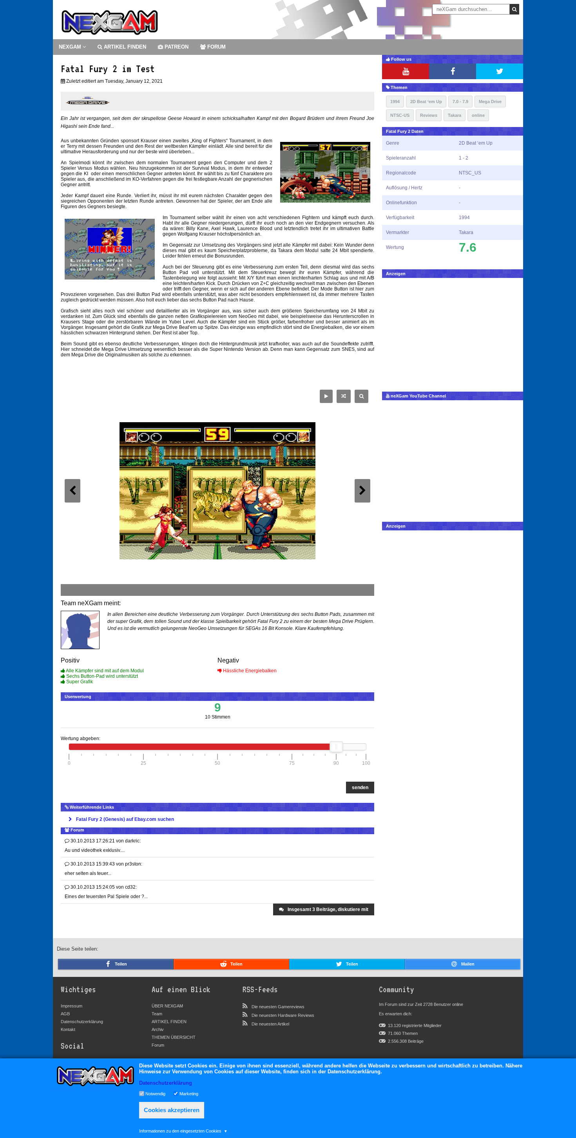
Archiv (158, 1029)
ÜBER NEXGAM (167, 1006)
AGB (65, 1013)
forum (216, 47)
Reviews (428, 115)
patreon (175, 47)
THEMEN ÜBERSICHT (174, 1037)
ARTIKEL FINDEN (124, 47)
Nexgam (71, 47)
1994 (395, 101)
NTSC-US (399, 115)
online (478, 115)
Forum (158, 1045)
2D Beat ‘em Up (426, 101)
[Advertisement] (452, 333)
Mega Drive (490, 101)
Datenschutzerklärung (82, 1021)
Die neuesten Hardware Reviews (283, 1015)
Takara (454, 115)
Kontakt (68, 1029)
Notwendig (155, 1093)
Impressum (71, 1006)
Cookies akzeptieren (171, 1110)
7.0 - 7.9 (460, 101)
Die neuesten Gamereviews (278, 1006)
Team (157, 1013)
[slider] (336, 746)
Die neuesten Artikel (270, 1024)
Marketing (188, 1093)
